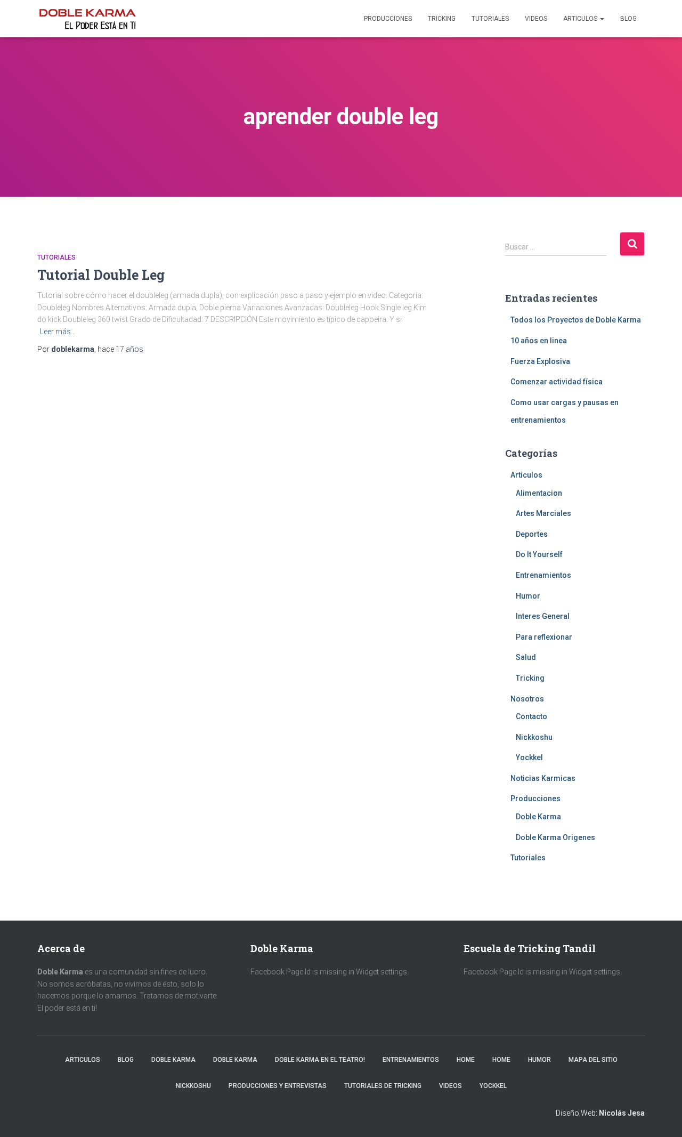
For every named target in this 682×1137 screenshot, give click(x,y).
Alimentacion (539, 493)
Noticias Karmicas (542, 778)
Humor (528, 596)
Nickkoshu (534, 737)
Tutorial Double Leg (101, 275)
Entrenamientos (543, 575)
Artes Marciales (543, 513)
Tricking (442, 18)
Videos (536, 18)
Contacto (531, 716)
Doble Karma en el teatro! (320, 1059)
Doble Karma (538, 816)
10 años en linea (538, 340)
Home (466, 1059)
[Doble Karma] (87, 18)
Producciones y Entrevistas (278, 1086)
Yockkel (529, 757)
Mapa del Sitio (593, 1059)
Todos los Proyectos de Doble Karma (575, 320)
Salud (526, 657)
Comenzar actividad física (556, 381)
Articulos (581, 18)
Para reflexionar (544, 637)
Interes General (543, 616)
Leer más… (58, 331)
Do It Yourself (539, 554)
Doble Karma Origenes (555, 837)
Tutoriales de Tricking (382, 1086)
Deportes (532, 534)
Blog (628, 18)
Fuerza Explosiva (540, 361)
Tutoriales (490, 18)
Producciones (388, 18)
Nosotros (527, 699)
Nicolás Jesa (622, 1113)
